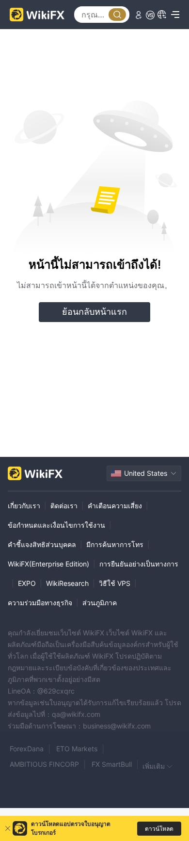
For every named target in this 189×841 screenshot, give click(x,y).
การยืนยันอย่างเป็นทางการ (138, 564)
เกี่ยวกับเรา (24, 505)
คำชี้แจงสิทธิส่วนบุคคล (42, 544)
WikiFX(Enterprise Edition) (48, 564)
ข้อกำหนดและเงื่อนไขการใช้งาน (56, 525)
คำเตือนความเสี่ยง (115, 505)
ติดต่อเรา (64, 505)
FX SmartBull (112, 764)
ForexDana (27, 748)
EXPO (27, 583)
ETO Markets (76, 748)
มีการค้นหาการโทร (114, 544)
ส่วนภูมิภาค (99, 602)
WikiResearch (67, 583)
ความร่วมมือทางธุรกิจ (40, 602)
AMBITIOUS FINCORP (44, 764)
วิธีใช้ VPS (114, 583)
